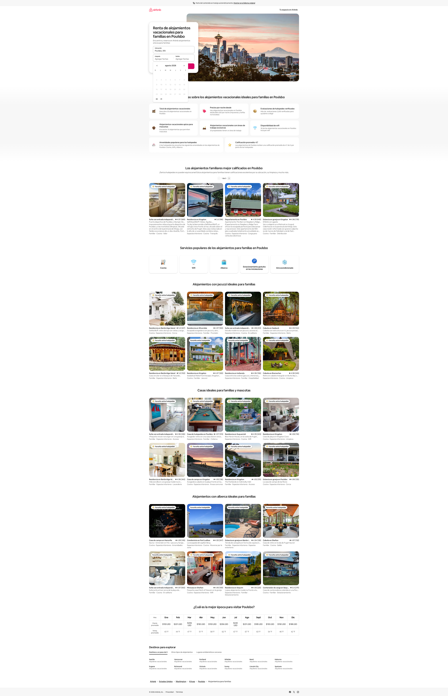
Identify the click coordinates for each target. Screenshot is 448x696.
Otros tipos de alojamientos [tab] (182, 652)
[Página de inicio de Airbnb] (155, 9)
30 (157, 99)
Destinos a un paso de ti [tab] (158, 652)
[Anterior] (219, 178)
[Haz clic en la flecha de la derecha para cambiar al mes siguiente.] (184, 65)
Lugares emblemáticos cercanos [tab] (209, 652)
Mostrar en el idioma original (244, 3)
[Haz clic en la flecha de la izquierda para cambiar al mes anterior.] (157, 65)
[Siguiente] (229, 178)
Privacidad (170, 692)
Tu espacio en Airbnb (288, 10)
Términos (179, 692)
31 (161, 99)
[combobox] (174, 50)
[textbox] (163, 59)
